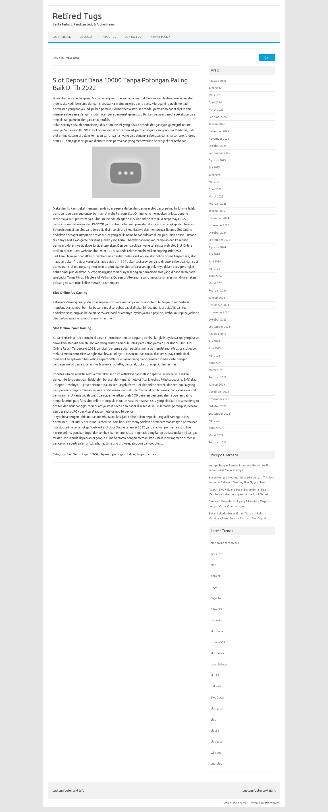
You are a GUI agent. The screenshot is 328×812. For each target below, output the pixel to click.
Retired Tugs (77, 16)
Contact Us (133, 36)
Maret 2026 (216, 109)
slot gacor (217, 708)
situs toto (217, 554)
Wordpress (272, 802)
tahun (131, 454)
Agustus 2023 (217, 333)
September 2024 (219, 239)
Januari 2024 (217, 297)
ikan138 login (219, 664)
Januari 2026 (217, 124)
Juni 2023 (215, 348)
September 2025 (219, 153)
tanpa (141, 454)
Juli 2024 (214, 254)
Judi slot (216, 763)
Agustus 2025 (217, 160)
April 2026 (215, 102)
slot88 (215, 675)
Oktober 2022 (217, 406)
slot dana (217, 631)
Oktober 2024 (217, 232)
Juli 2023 (214, 341)
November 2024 (219, 225)
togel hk (216, 598)
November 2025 (219, 138)
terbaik (151, 454)
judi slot (216, 686)
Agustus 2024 (217, 247)
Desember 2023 (219, 304)
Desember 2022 (219, 391)
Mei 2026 (214, 95)
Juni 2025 (215, 174)
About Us (109, 36)
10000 (94, 454)
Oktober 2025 (217, 145)
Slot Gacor (74, 454)
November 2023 (219, 312)
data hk (215, 575)
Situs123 (216, 609)
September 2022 (219, 413)
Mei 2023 (214, 355)
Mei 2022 (214, 420)
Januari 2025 (217, 210)
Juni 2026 (215, 87)
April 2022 (215, 427)
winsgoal (216, 752)
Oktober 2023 (217, 319)
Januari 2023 (217, 384)
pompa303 (218, 642)
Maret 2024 (216, 283)
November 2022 (219, 399)
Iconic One (230, 802)
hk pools (216, 620)
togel (214, 587)
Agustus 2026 (217, 80)
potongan (118, 454)
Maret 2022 (216, 435)
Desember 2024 (219, 218)
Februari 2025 (217, 203)
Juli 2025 (214, 167)
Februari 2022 (217, 442)
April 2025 (215, 189)
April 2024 (215, 275)
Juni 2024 (215, 261)
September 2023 (219, 326)
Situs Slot (87, 36)
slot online (217, 653)
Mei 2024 (214, 268)
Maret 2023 (216, 369)
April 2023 (215, 362)
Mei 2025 (214, 181)
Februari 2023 (217, 377)
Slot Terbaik (62, 36)
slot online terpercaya (225, 542)
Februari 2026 (217, 116)
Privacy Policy (160, 36)
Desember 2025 (219, 131)
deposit (105, 454)
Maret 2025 (216, 196)
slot (213, 565)
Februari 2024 (217, 290)
